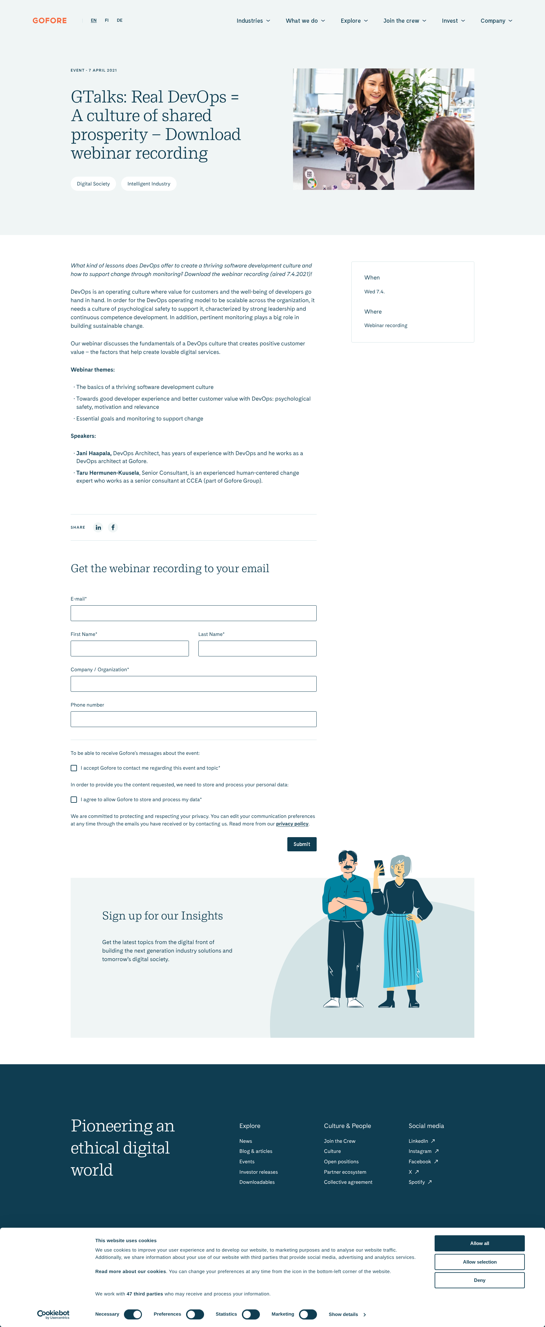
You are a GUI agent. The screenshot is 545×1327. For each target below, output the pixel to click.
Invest (450, 20)
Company (493, 20)
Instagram (421, 1151)
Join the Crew (339, 1141)
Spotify (417, 1182)
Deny (479, 1280)
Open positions (341, 1162)
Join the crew (401, 20)
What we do (302, 20)
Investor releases (258, 1172)
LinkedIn (419, 1141)
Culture (332, 1151)
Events (247, 1162)
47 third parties (145, 1294)
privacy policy (292, 824)
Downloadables (257, 1182)
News (245, 1141)
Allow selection (480, 1262)
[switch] (195, 1314)
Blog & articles (255, 1151)
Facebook (420, 1162)
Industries (250, 20)
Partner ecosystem (345, 1172)
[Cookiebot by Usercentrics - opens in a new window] (53, 1314)
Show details (343, 1314)
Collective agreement (348, 1182)
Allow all (479, 1243)
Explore (351, 20)
